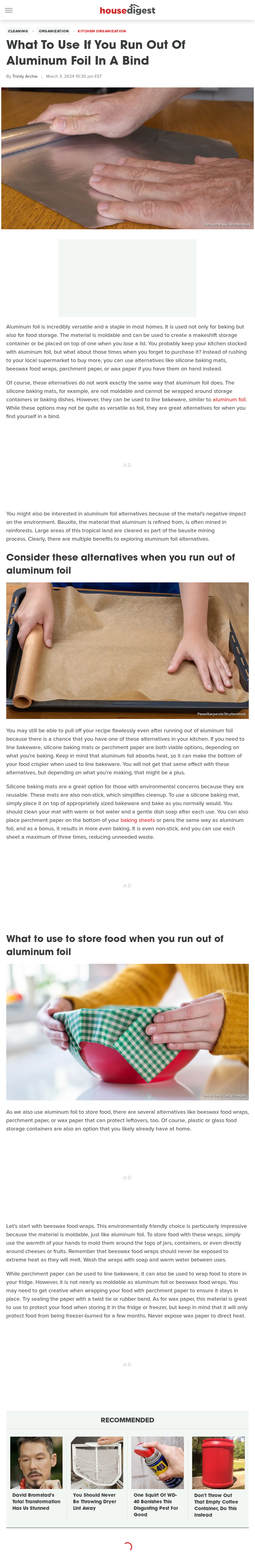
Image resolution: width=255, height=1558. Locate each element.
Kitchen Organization (102, 31)
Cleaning (18, 31)
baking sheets (138, 820)
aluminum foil (229, 399)
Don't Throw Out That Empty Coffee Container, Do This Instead (216, 1506)
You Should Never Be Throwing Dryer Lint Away (94, 1502)
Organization (54, 31)
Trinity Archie (25, 76)
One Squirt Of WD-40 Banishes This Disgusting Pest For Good (156, 1505)
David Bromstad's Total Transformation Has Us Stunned (36, 1502)
